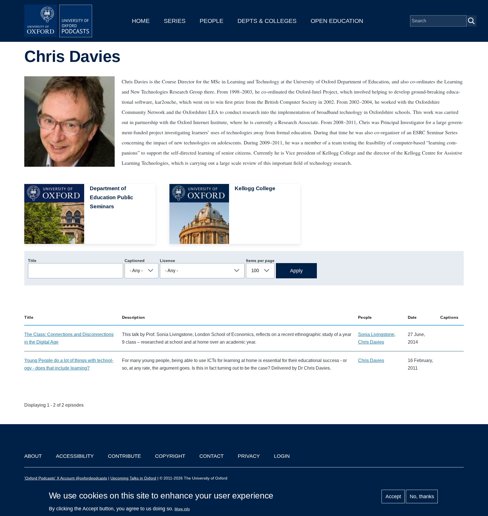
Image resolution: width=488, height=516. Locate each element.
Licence (167, 260)
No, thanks (422, 496)
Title (32, 260)
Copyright (170, 456)
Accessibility (75, 456)
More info (182, 509)
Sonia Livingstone (376, 334)
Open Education (337, 21)
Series (175, 21)
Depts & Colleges (267, 21)
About (33, 456)
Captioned (135, 260)
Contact (211, 456)
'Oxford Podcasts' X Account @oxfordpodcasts (65, 478)
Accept (393, 496)
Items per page (260, 260)
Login (282, 456)
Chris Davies (371, 342)
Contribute (124, 456)
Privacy (249, 456)
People (211, 21)
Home (141, 21)
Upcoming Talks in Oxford (133, 478)
